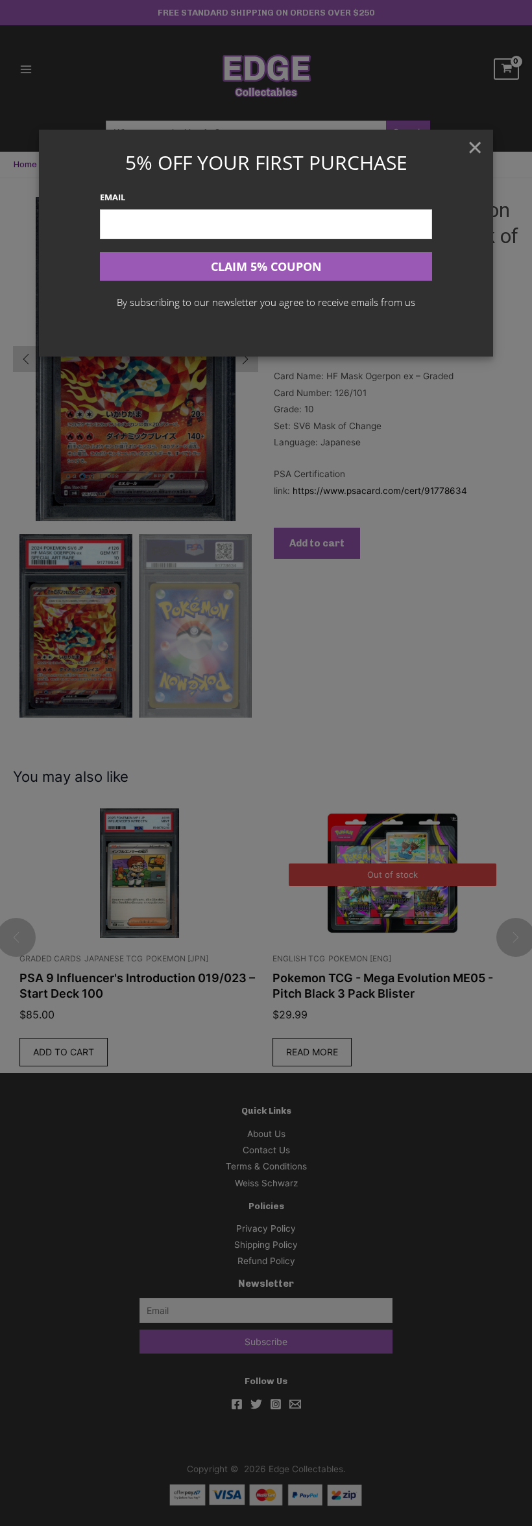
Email (112, 197)
